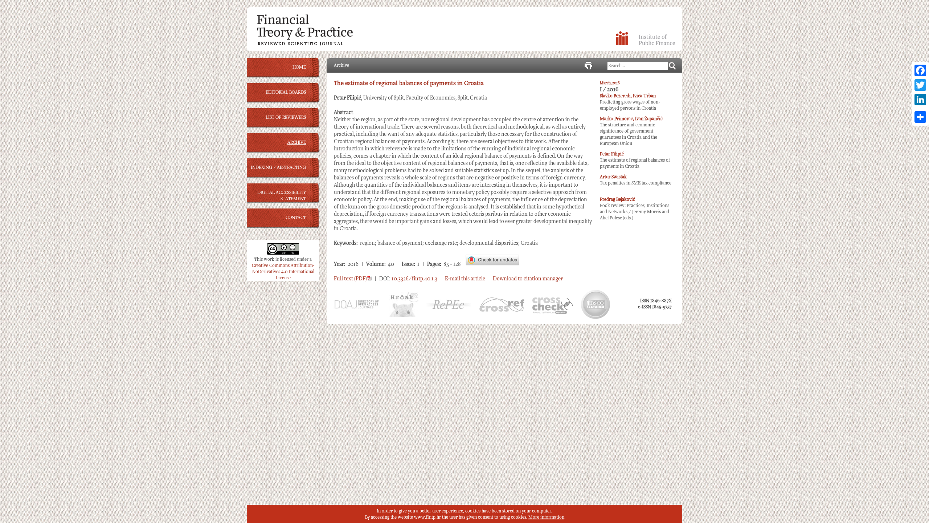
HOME (299, 67)
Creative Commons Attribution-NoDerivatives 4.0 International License (283, 272)
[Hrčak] (403, 315)
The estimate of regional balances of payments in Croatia (635, 160)
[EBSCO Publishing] (595, 317)
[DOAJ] (356, 308)
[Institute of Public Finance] (645, 43)
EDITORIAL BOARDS (286, 92)
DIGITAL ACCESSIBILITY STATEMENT (281, 196)
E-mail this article (465, 279)
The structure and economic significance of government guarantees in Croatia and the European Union (631, 131)
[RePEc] (448, 308)
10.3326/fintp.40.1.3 (414, 279)
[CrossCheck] (552, 312)
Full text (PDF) (350, 279)
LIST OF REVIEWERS (286, 117)
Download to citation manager (528, 279)
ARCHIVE (296, 142)
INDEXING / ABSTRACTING (278, 167)
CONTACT (296, 217)
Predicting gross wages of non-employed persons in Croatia (630, 102)
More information (546, 517)
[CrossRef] (501, 310)
